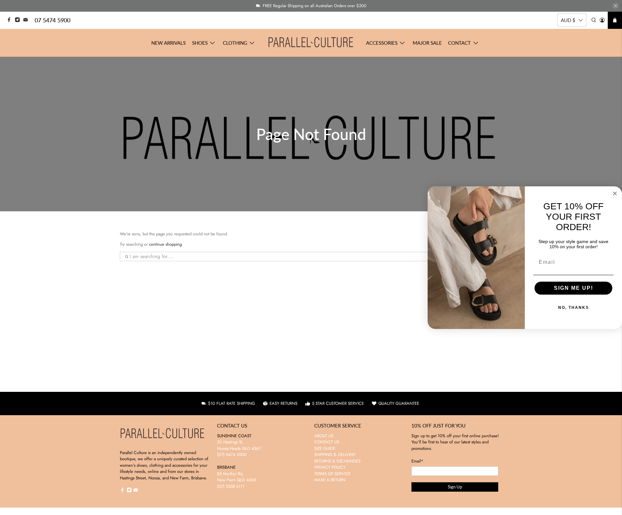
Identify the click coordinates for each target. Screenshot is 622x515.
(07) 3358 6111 (230, 486)
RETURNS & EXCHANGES (337, 461)
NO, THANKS (573, 307)
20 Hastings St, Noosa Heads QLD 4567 (239, 445)
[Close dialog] (615, 193)
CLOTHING (235, 43)
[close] (615, 6)
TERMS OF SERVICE (332, 474)
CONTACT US (326, 442)
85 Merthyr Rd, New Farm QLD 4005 (236, 477)
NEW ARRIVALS (168, 43)
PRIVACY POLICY (329, 467)
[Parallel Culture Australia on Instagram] (19, 21)
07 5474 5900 (52, 20)
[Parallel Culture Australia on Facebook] (10, 21)
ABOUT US (323, 436)
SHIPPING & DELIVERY (335, 454)
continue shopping (165, 244)
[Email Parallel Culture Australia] (27, 21)
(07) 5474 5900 (232, 454)
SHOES (200, 43)
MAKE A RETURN (329, 480)
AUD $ (568, 20)
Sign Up (455, 486)
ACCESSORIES (381, 43)
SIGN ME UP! (573, 288)
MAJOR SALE (427, 43)
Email (417, 461)
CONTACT (459, 43)
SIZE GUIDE (324, 448)
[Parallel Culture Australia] (311, 43)
